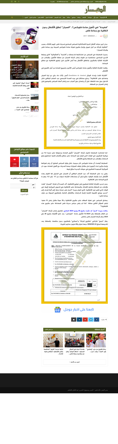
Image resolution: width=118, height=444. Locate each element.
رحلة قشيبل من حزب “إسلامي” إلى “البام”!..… (21, 108)
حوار (64, 17)
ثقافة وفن (41, 17)
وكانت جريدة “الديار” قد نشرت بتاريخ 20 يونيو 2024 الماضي (85, 211)
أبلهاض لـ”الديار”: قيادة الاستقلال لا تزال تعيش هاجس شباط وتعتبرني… (24, 76)
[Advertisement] (24, 132)
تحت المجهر (57, 17)
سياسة (90, 17)
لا (33, 187)
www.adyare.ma (100, 1)
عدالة (68, 17)
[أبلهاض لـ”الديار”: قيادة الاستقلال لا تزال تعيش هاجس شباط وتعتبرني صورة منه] (24, 70)
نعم (33, 184)
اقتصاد (84, 17)
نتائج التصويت (24, 194)
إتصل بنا (52, 2)
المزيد (26, 17)
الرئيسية (102, 17)
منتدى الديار (33, 17)
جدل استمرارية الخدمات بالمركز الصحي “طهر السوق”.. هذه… (20, 98)
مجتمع (74, 17)
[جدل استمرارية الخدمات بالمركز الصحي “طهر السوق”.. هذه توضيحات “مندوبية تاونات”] (35, 97)
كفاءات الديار (49, 17)
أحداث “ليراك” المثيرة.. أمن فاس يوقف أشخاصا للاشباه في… (21, 85)
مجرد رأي (96, 17)
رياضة (78, 17)
